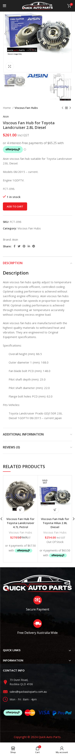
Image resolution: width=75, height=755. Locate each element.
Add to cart (15, 206)
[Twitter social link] (19, 246)
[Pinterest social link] (24, 246)
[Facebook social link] (14, 246)
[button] (20, 509)
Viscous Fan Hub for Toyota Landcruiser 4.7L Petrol (20, 523)
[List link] (37, 682)
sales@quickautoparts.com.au (28, 691)
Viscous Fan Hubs (26, 108)
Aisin (6, 116)
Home (7, 108)
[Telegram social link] (33, 246)
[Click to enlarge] (9, 66)
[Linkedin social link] (29, 246)
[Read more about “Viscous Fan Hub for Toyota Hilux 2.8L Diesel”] (55, 509)
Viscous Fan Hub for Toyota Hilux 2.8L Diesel (55, 523)
